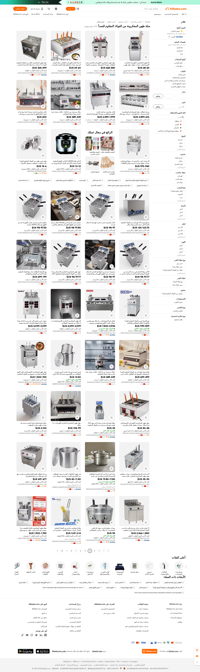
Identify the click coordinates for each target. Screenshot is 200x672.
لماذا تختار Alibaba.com (174, 609)
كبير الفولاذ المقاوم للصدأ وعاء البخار (135, 180)
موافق (158, 96)
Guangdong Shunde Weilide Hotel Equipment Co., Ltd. (134, 232)
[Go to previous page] (108, 551)
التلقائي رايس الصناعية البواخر (173, 582)
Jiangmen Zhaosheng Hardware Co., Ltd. (66, 541)
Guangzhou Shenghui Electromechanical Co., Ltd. (66, 433)
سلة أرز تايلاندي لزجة (85, 582)
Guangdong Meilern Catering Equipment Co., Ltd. (100, 73)
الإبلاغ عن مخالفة (75, 631)
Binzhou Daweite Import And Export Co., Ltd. (134, 171)
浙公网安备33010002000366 (138, 668)
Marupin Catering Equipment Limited (136, 73)
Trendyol (125, 661)
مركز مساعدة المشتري (73, 609)
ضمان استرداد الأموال (141, 613)
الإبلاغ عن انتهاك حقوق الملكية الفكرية (68, 626)
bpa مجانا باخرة (134, 582)
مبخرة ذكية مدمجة (103, 582)
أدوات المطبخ (123, 22)
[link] (197, 650)
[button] (77, 8)
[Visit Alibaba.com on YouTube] (27, 635)
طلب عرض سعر (109, 613)
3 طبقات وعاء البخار (152, 582)
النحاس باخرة (119, 582)
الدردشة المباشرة (75, 613)
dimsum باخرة (23, 180)
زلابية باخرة (82, 180)
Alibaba (147, 22)
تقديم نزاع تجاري (75, 618)
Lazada (100, 661)
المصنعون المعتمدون (108, 609)
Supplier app (97, 651)
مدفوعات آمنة (143, 609)
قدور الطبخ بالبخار (94, 587)
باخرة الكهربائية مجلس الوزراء (41, 582)
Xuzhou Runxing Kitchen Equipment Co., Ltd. (134, 484)
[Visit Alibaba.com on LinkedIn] (41, 635)
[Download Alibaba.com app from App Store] (43, 651)
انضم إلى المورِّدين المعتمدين (37, 622)
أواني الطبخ (111, 22)
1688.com (76, 661)
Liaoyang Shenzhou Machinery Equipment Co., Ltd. (31, 382)
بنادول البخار (142, 587)
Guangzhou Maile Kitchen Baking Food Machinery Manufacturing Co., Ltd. (31, 484)
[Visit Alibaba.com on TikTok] (22, 635)
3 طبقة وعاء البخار (113, 180)
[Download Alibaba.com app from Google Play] (25, 651)
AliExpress (67, 661)
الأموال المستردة (75, 622)
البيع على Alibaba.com (39, 609)
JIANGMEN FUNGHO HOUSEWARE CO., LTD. (66, 384)
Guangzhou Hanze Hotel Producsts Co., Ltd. (31, 122)
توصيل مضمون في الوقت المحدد (137, 618)
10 (62, 551)
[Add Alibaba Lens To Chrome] (149, 651)
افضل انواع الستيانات (126, 587)
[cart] (48, 9)
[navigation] (169, 286)
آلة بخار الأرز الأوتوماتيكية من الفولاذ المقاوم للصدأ (167, 587)
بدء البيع (44, 613)
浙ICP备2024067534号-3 (159, 668)
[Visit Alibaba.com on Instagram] (31, 635)
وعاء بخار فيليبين (141, 185)
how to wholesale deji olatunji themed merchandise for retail (62, 587)
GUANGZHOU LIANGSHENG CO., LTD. (135, 538)
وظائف (179, 622)
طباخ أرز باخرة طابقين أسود (64, 582)
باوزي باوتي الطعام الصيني (41, 180)
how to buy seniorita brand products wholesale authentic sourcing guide (158, 592)
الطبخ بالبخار (110, 587)
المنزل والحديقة (136, 22)
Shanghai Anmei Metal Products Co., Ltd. (100, 489)
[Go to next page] (57, 551)
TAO (118, 661)
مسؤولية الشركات (176, 618)
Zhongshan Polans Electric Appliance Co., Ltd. (66, 171)
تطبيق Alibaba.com (59, 651)
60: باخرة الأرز (96, 180)
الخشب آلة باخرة (96, 185)
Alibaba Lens (173, 651)
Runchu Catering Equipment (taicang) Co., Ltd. (31, 433)
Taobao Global (110, 661)
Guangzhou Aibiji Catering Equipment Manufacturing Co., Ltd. (31, 73)
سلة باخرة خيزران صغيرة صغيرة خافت (119, 185)
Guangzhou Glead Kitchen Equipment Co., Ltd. (134, 122)
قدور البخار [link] (100, 22)
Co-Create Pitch (176, 613)
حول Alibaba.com (175, 604)
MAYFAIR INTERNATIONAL (37, 171)
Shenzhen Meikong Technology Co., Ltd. (100, 333)
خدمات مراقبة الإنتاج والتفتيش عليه (136, 626)
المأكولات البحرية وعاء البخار (64, 180)
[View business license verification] (121, 668)
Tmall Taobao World (89, 661)
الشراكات (44, 626)
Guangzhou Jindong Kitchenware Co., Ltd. (66, 73)
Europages (134, 661)
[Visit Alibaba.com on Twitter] (36, 635)
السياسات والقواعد (142, 631)
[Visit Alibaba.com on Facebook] (45, 635)
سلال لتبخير (22, 582)
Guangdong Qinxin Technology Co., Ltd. (101, 122)
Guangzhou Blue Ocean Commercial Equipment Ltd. (31, 282)
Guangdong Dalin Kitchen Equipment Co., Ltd (31, 538)
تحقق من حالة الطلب (40, 618)
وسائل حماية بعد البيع (141, 622)
